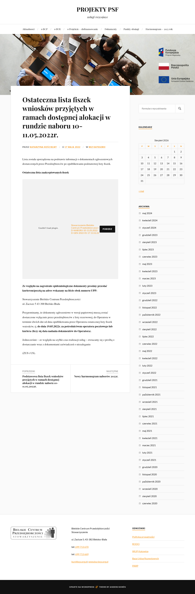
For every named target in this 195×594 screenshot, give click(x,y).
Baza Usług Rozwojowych (145, 558)
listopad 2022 (149, 307)
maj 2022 (147, 350)
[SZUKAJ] (179, 108)
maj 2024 (147, 213)
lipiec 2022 (148, 336)
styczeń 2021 (149, 459)
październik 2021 (151, 394)
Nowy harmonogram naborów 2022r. (96, 376)
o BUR (57, 29)
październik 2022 (151, 314)
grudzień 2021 (149, 380)
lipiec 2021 (148, 416)
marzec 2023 (149, 278)
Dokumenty (111, 29)
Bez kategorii (97, 147)
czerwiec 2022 (149, 343)
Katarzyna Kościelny (43, 147)
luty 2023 (147, 285)
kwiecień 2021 (149, 438)
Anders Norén (118, 587)
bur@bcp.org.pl (79, 561)
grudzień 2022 (149, 300)
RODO (136, 543)
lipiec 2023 (148, 249)
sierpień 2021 (149, 408)
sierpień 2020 (149, 496)
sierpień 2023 (149, 242)
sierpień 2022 (149, 329)
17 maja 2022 (72, 147)
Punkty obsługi (131, 29)
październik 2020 (151, 481)
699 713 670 (82, 546)
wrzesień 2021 (150, 401)
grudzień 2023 (149, 234)
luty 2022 (147, 365)
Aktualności (28, 29)
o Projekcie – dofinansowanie (82, 29)
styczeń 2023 (149, 293)
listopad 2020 (149, 474)
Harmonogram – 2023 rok (159, 29)
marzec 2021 (149, 445)
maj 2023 (147, 263)
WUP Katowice (140, 551)
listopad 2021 (149, 387)
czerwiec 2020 (149, 503)
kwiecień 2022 (149, 358)
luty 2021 (147, 452)
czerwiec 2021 (149, 423)
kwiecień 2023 (149, 271)
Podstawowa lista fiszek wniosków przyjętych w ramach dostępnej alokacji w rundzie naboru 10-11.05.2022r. (42, 381)
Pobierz (107, 229)
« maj (141, 191)
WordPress (88, 587)
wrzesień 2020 (150, 488)
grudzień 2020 (149, 467)
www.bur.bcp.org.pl (98, 561)
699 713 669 (82, 554)
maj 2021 (147, 430)
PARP (135, 565)
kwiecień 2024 (149, 220)
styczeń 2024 (149, 227)
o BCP (44, 29)
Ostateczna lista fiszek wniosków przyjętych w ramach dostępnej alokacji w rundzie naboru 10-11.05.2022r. (66, 117)
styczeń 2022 (149, 372)
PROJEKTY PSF (98, 9)
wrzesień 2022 (150, 321)
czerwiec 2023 (149, 256)
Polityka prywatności (143, 536)
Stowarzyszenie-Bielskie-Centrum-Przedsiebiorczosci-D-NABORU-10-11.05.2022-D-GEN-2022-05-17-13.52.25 (85, 229)
